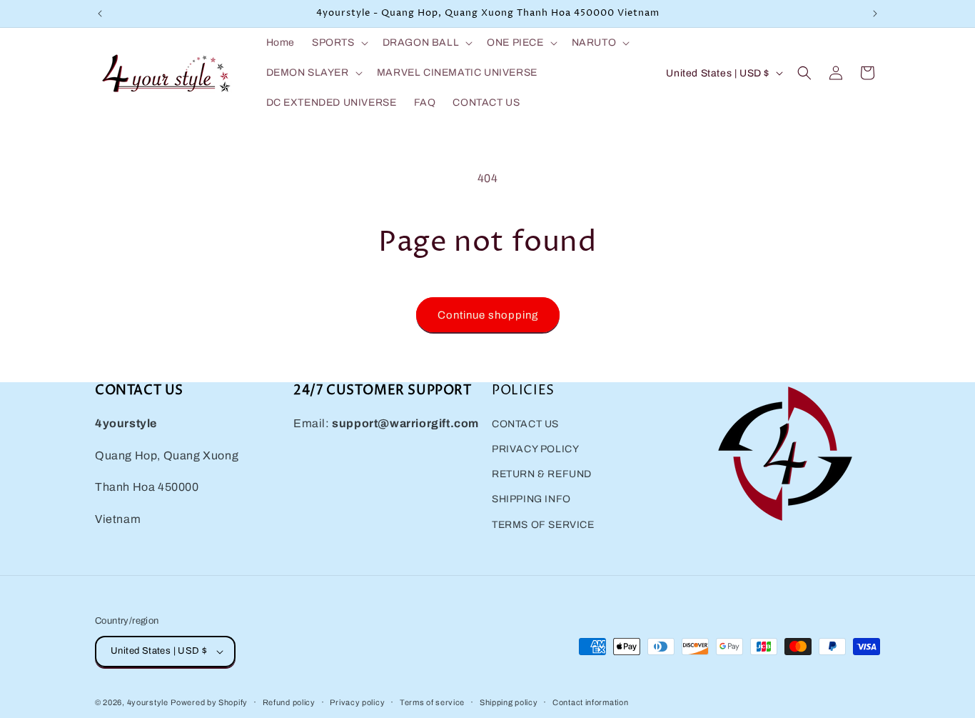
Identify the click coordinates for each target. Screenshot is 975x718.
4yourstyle (147, 702)
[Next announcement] (875, 13)
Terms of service (432, 702)
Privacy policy (357, 702)
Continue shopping (488, 315)
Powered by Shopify (209, 702)
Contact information (590, 702)
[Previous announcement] (100, 13)
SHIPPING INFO (531, 499)
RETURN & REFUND (542, 474)
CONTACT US (525, 424)
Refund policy (289, 702)
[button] (338, 43)
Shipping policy (509, 702)
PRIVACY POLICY (535, 449)
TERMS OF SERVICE (543, 524)
